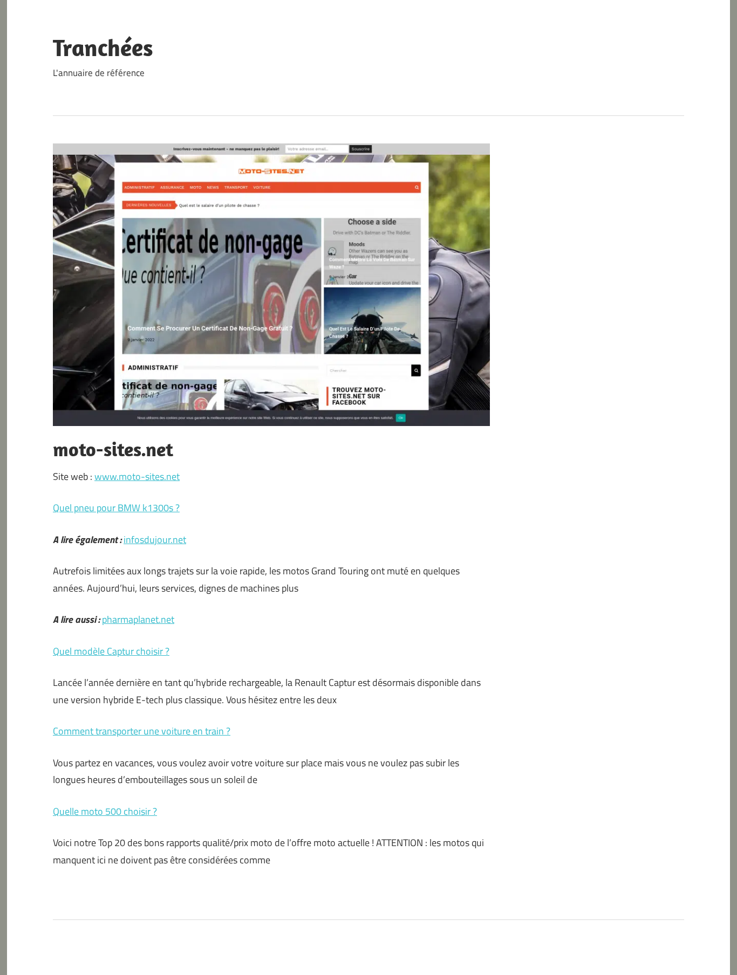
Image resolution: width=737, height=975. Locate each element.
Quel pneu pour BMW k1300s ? (116, 507)
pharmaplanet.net (138, 619)
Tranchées (103, 47)
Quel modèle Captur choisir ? (111, 651)
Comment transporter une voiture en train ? (141, 731)
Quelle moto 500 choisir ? (105, 811)
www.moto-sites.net (137, 476)
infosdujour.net (155, 539)
